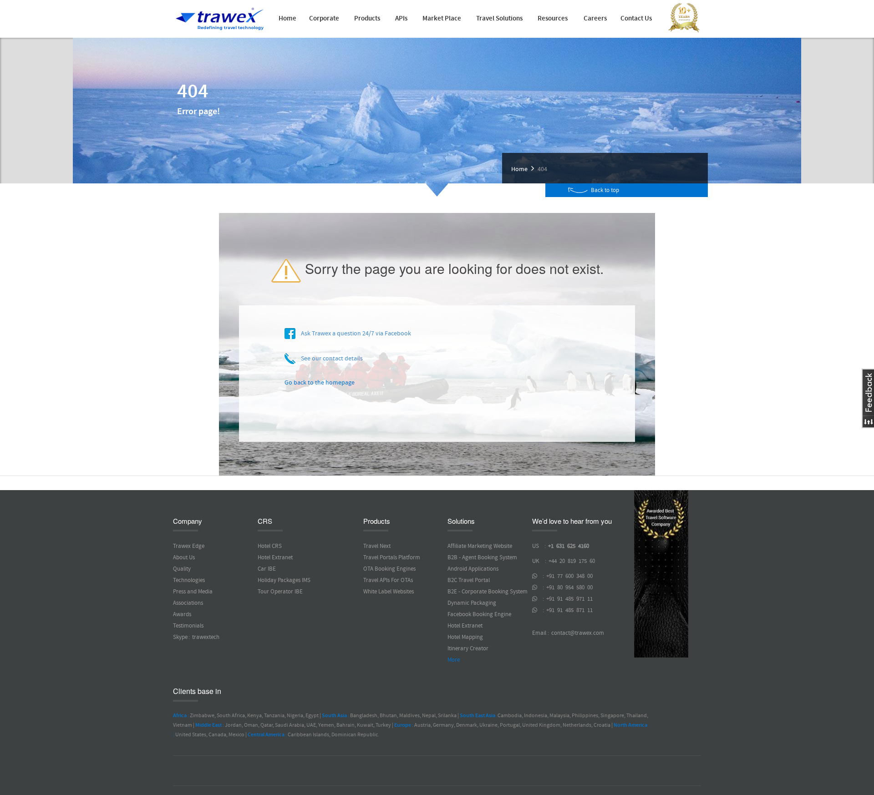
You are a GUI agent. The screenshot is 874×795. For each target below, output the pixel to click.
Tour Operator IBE (280, 591)
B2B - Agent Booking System (482, 557)
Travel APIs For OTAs (388, 580)
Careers (595, 18)
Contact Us (636, 18)
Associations (188, 603)
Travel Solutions (499, 18)
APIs (401, 18)
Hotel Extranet (275, 557)
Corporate (324, 18)
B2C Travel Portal (468, 580)
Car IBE (267, 568)
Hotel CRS (270, 546)
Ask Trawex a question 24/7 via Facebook (353, 333)
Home (287, 18)
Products (367, 18)
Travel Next (377, 546)
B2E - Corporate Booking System (487, 591)
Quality (182, 568)
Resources (553, 18)
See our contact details (329, 358)
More (453, 659)
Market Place (441, 18)
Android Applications (472, 568)
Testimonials (188, 625)
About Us (184, 557)
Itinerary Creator (467, 648)
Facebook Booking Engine (479, 614)
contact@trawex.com (577, 633)
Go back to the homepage (320, 383)
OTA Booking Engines (389, 568)
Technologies (189, 580)
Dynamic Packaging (471, 603)
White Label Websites (388, 591)
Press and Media (193, 591)
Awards (182, 614)
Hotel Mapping (465, 637)
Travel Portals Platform (391, 557)
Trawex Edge (188, 546)
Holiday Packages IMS (284, 580)
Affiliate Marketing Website (479, 546)
